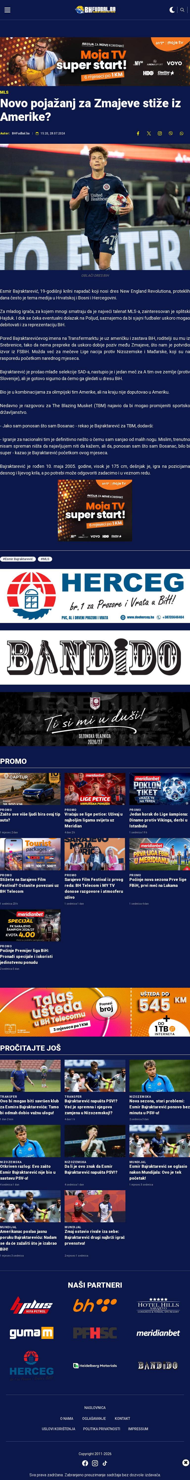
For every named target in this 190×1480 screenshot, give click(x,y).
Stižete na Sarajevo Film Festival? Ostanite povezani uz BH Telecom (29, 885)
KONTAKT (122, 1419)
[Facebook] (85, 1463)
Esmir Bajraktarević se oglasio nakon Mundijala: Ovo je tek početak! (158, 1172)
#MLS (45, 559)
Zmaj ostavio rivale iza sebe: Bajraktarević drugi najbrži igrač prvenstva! (95, 1237)
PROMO (13, 761)
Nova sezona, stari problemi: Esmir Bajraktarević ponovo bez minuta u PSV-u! (159, 1107)
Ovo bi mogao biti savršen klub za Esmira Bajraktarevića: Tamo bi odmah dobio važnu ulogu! (29, 1107)
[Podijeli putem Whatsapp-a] (182, 133)
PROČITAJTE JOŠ (30, 1048)
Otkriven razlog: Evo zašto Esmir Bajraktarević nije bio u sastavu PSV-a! (27, 1172)
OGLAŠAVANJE (94, 1419)
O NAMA (66, 1419)
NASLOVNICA (95, 1408)
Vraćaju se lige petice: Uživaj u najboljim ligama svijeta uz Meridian (93, 820)
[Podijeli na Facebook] (138, 133)
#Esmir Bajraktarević (18, 559)
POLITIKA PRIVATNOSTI (101, 1429)
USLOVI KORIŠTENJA (58, 1429)
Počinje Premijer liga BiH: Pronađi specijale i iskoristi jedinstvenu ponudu (26, 956)
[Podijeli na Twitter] (149, 133)
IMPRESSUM (138, 1429)
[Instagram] (95, 1463)
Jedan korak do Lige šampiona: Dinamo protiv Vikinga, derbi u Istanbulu (158, 820)
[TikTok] (105, 1463)
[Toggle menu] (7, 10)
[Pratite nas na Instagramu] (160, 133)
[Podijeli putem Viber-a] (171, 133)
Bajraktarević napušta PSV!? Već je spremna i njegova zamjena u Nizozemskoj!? (91, 1107)
